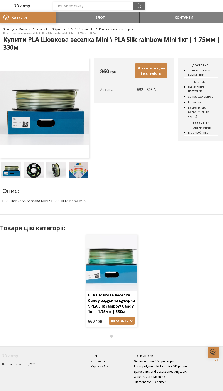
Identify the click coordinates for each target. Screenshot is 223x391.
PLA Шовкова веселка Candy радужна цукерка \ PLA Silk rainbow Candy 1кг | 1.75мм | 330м (111, 303)
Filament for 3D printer (50, 29)
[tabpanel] (111, 281)
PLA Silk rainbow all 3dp (114, 29)
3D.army (22, 5)
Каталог (24, 29)
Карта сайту (100, 366)
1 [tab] (111, 336)
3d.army (8, 29)
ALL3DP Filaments (82, 29)
